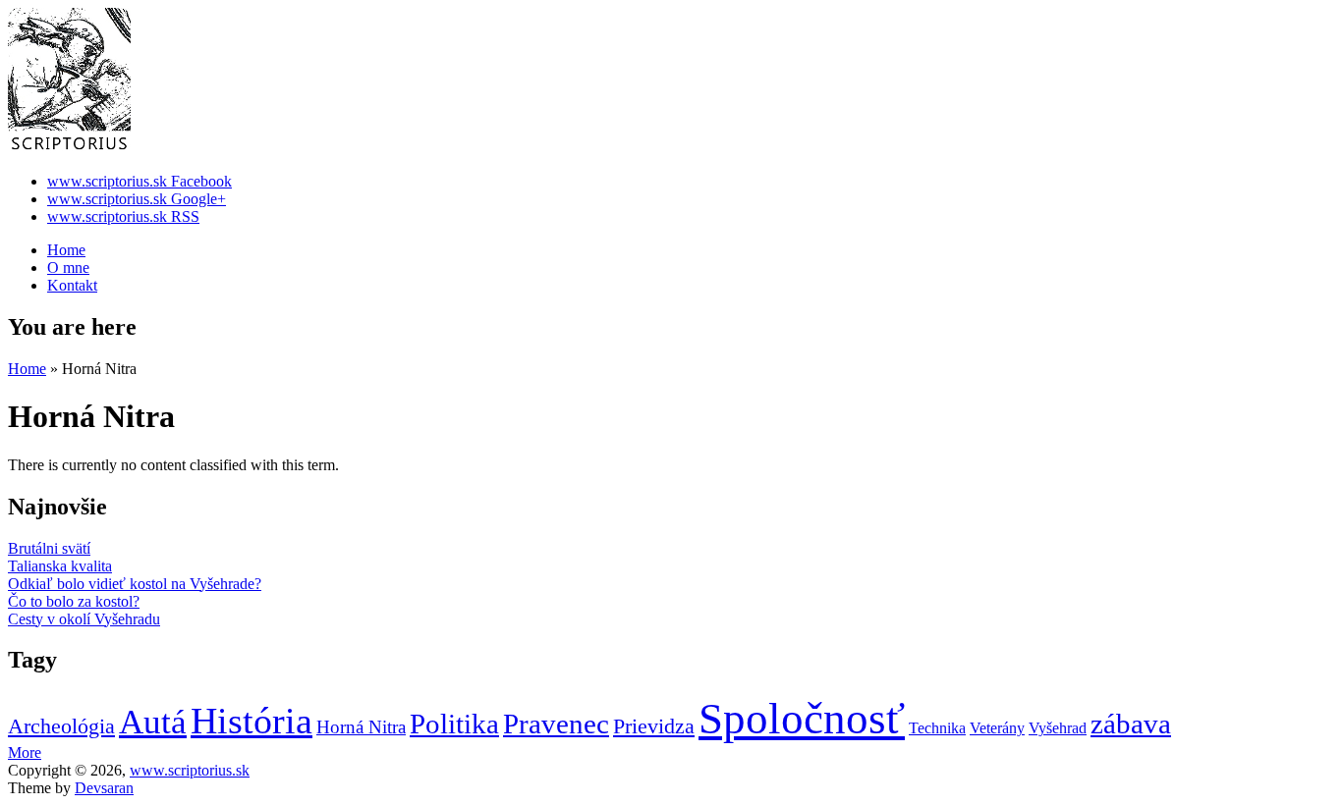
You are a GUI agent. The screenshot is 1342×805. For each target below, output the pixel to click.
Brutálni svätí (49, 548)
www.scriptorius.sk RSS (123, 216)
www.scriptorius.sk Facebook (139, 181)
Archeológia (61, 726)
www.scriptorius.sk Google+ (136, 198)
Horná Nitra (361, 727)
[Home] (69, 147)
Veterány (997, 728)
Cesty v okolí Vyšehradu (84, 619)
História (251, 720)
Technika (937, 728)
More (24, 752)
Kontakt (72, 285)
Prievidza (654, 726)
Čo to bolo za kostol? (74, 601)
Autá (153, 722)
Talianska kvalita (60, 566)
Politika (454, 723)
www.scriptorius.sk (190, 770)
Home (66, 250)
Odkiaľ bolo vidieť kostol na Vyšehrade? (134, 583)
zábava (1130, 723)
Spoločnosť (802, 718)
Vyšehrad (1058, 728)
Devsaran (104, 787)
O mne (68, 267)
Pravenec (556, 723)
